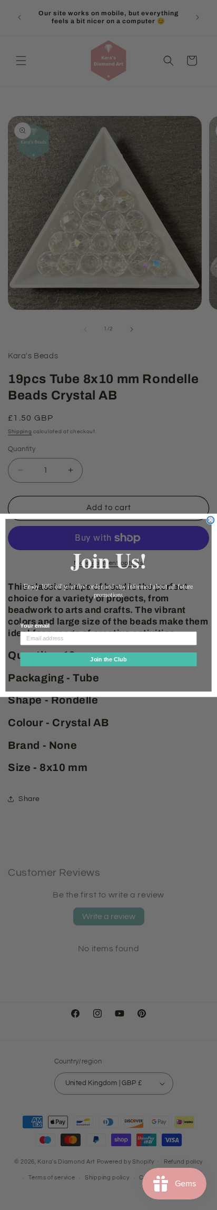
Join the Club (108, 659)
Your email (34, 625)
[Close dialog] (210, 519)
